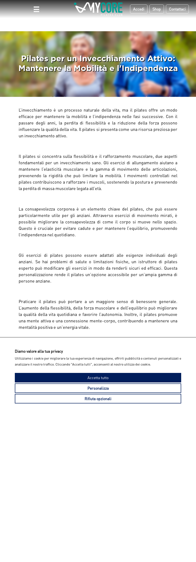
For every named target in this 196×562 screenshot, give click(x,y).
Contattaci (177, 8)
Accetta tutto (98, 377)
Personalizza (98, 388)
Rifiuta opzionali (98, 398)
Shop (156, 8)
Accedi (138, 8)
